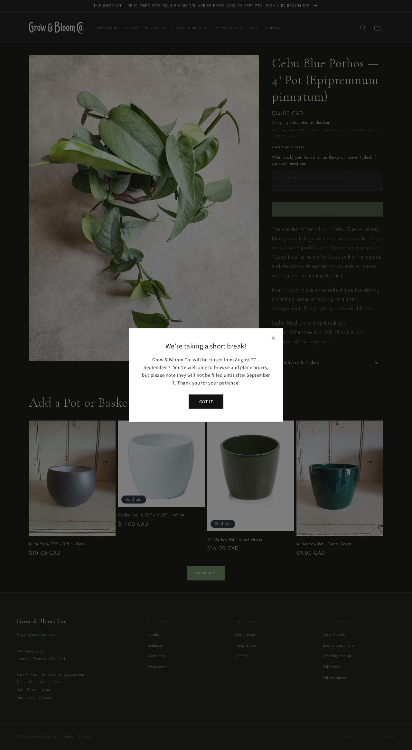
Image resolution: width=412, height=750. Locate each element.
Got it (206, 401)
